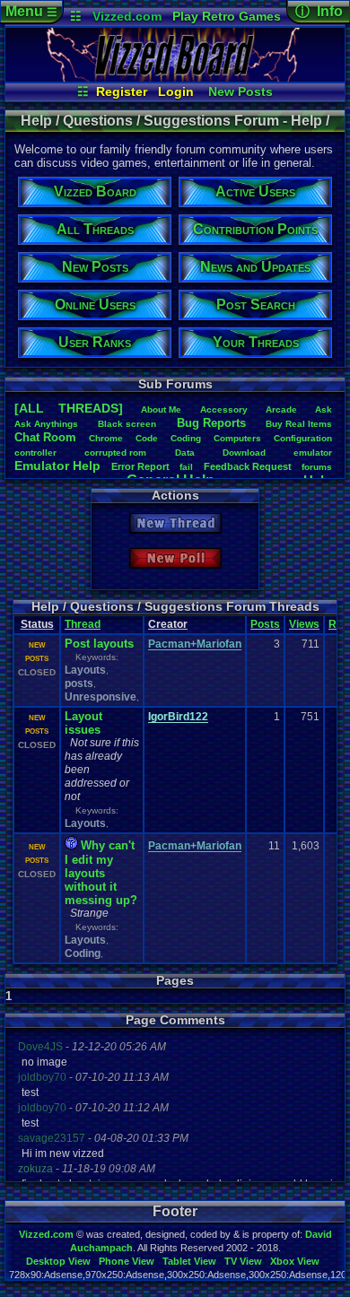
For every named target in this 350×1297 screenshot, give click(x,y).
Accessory (224, 409)
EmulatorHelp (57, 465)
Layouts (85, 670)
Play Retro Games (226, 16)
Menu (31, 11)
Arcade (281, 409)
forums (317, 467)
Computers (237, 438)
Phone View (126, 1261)
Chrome (106, 438)
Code (147, 438)
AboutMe (161, 409)
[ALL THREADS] (68, 408)
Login (176, 91)
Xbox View (294, 1261)
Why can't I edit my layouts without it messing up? (101, 873)
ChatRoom (45, 437)
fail (186, 467)
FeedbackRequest (248, 466)
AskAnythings (46, 424)
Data (185, 452)
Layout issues (83, 722)
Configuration (303, 438)
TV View (243, 1261)
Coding (186, 438)
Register (121, 91)
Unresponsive (100, 697)
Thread (83, 624)
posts (79, 683)
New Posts (240, 91)
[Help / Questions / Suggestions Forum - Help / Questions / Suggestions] (175, 77)
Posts (265, 624)
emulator (312, 452)
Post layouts (99, 643)
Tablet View (189, 1261)
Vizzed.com (127, 16)
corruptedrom (115, 452)
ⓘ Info (319, 11)
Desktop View (58, 1261)
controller (35, 452)
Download (244, 452)
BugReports (211, 423)
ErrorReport (140, 466)
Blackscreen (127, 424)
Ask (323, 409)
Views (304, 624)
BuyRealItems (299, 424)
